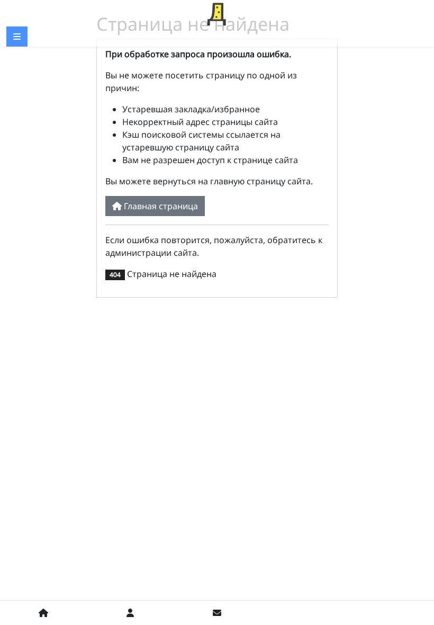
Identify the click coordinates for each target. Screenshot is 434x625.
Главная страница (160, 206)
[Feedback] (217, 613)
